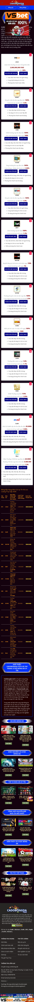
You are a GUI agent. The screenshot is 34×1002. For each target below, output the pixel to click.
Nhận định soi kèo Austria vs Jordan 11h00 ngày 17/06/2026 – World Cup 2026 (8, 737)
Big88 (31, 929)
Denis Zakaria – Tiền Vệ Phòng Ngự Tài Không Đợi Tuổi (25, 889)
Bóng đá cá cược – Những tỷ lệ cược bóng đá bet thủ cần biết (8, 770)
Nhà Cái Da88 (7, 426)
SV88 (7, 133)
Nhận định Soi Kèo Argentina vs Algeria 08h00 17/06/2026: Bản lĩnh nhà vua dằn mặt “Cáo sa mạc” (25, 738)
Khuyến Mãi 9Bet (11, 467)
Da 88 (4, 931)
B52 (27, 929)
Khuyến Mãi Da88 (11, 432)
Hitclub (9, 931)
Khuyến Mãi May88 (12, 73)
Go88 (22, 929)
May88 (5, 263)
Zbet (9, 231)
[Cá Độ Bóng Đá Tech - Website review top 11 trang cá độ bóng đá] (17, 3)
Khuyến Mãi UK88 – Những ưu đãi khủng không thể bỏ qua (25, 829)
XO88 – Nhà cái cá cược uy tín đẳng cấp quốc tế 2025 (25, 798)
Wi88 (10, 394)
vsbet (6, 65)
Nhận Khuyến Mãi (11, 106)
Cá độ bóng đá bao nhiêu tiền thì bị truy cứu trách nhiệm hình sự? (8, 860)
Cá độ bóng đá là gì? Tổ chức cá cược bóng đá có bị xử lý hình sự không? (8, 889)
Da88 (11, 929)
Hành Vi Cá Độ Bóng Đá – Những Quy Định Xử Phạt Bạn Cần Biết (25, 859)
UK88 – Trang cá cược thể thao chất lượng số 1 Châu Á (8, 798)
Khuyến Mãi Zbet (11, 236)
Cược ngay (24, 73)
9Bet (5, 459)
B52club (17, 929)
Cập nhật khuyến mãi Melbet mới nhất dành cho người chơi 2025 (8, 829)
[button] (2, 3)
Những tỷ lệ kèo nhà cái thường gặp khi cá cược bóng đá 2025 (25, 770)
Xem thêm (8, 743)
